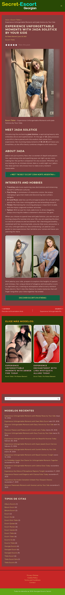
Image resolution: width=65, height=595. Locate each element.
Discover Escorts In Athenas (32, 298)
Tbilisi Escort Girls (11, 559)
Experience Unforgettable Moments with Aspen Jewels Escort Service (31, 444)
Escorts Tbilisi (10, 543)
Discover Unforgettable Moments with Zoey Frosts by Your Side (28, 433)
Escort (7, 514)
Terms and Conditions (32, 580)
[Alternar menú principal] (61, 6)
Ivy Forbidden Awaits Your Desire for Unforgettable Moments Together (31, 460)
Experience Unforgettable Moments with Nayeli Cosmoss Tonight (29, 455)
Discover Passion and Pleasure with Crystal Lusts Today (25, 430)
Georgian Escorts (11, 553)
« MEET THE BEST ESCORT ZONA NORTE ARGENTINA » (32, 175)
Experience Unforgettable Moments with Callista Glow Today (27, 466)
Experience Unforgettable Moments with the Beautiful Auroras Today (30, 439)
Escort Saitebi (10, 530)
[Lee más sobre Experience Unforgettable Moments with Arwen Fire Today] (18, 344)
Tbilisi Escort (9, 556)
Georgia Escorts (10, 546)
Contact (32, 582)
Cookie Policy (33, 578)
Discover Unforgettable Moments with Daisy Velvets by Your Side (29, 424)
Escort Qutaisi (10, 523)
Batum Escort (10, 507)
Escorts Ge (9, 540)
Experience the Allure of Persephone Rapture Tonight (25, 471)
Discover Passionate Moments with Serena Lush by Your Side (27, 485)
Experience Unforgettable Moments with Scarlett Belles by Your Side (30, 449)
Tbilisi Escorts (10, 562)
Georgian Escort (11, 549)
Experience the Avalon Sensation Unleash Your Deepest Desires (28, 480)
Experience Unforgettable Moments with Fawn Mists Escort (27, 421)
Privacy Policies (32, 575)
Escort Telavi (9, 536)
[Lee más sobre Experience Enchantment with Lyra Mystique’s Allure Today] (47, 344)
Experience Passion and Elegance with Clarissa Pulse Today (26, 474)
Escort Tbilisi (10, 40)
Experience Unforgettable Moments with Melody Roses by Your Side (30, 416)
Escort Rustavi (10, 527)
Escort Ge (8, 517)
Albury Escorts (10, 504)
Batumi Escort (10, 510)
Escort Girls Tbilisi (11, 520)
